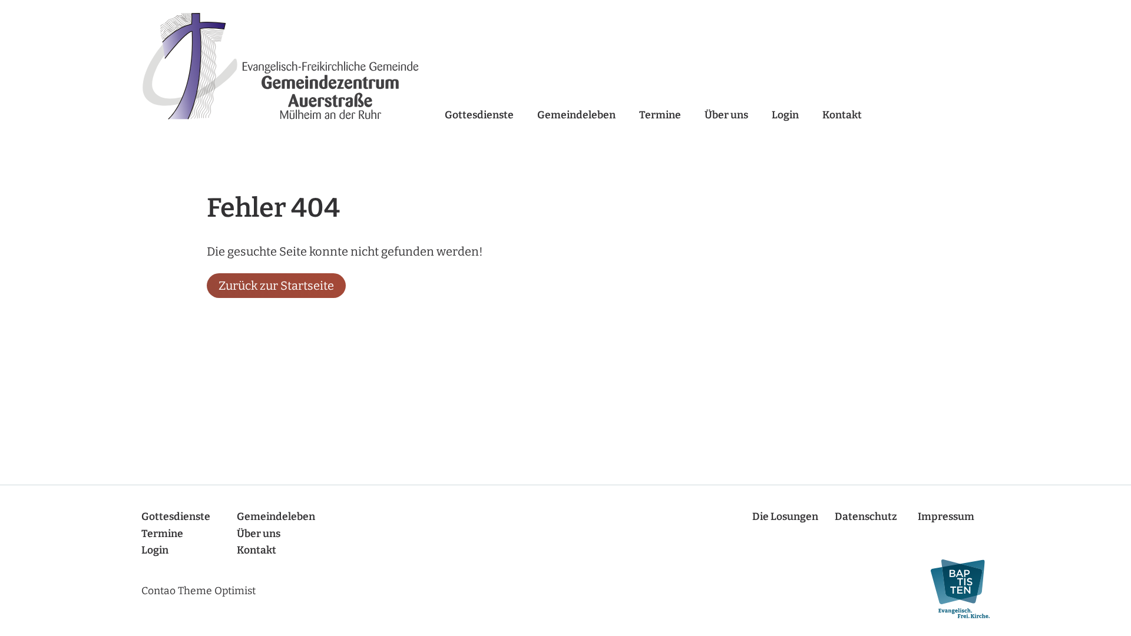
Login (785, 115)
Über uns (726, 115)
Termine (660, 115)
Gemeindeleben (576, 115)
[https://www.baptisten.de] (954, 589)
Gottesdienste (479, 115)
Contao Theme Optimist (198, 591)
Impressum (946, 517)
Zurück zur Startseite (276, 286)
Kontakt (842, 115)
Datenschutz (866, 517)
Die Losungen (785, 517)
